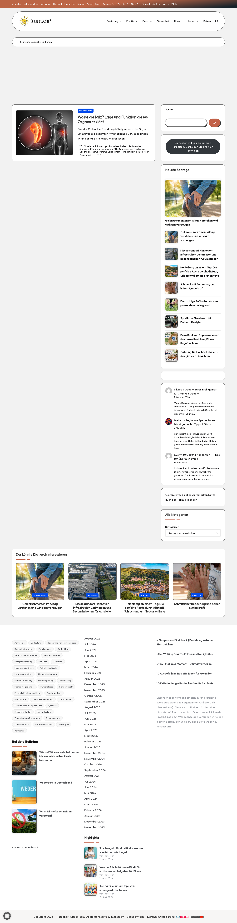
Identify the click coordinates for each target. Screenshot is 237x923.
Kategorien (172, 527)
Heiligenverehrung (23, 661)
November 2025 (94, 690)
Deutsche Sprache (23, 649)
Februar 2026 (93, 672)
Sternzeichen (65, 699)
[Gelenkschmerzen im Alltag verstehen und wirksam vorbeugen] (193, 198)
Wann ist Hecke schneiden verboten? (55, 813)
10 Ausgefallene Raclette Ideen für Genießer (184, 673)
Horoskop (57, 661)
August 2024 (92, 775)
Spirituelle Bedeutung (42, 699)
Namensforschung (23, 680)
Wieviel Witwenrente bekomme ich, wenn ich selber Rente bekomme (59, 756)
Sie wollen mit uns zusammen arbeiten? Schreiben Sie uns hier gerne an (193, 146)
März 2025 (91, 735)
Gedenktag (63, 649)
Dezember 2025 (94, 684)
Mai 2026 (90, 655)
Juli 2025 (90, 713)
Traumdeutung (44, 712)
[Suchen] (214, 123)
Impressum (117, 916)
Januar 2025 (92, 747)
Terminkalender (187, 499)
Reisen (144, 595)
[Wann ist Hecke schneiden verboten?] (24, 821)
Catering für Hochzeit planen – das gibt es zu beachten (199, 354)
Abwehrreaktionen (93, 146)
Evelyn (178, 454)
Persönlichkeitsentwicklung (27, 693)
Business (92, 595)
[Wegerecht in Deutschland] (24, 792)
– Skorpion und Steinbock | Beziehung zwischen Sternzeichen (185, 642)
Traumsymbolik (22, 724)
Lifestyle (197, 595)
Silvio (177, 389)
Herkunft (43, 661)
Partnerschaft (66, 686)
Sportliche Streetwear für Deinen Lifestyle (196, 320)
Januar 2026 (92, 678)
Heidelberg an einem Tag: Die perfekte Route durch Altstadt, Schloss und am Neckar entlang (199, 271)
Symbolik (52, 705)
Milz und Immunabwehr (101, 149)
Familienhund (45, 649)
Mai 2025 (90, 724)
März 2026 (91, 667)
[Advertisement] (118, 70)
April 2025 (90, 730)
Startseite (25, 41)
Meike (178, 420)
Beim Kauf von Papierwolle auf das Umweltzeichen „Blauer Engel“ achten (199, 339)
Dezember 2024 (94, 753)
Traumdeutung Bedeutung (27, 718)
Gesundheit (85, 110)
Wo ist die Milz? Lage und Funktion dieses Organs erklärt (113, 119)
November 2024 (94, 758)
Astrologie (20, 642)
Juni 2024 (90, 787)
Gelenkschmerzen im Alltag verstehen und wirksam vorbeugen (191, 222)
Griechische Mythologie (26, 655)
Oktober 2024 (93, 764)
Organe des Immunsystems (93, 151)
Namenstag (65, 680)
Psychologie (20, 699)
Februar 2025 (92, 741)
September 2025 (94, 701)
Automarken (200, 494)
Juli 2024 (90, 781)
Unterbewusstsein (44, 724)
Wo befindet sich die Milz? (136, 151)
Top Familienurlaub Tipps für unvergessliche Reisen (117, 888)
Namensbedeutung (47, 674)
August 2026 (92, 638)
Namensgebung (46, 680)
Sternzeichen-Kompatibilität (28, 705)
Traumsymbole (53, 718)
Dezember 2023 (94, 821)
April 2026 (91, 661)
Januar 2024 (92, 815)
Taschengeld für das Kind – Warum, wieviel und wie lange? (121, 850)
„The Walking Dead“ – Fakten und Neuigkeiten (185, 654)
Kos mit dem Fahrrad (25, 847)
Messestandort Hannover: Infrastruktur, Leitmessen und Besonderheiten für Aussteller (199, 254)
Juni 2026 (90, 650)
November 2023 (94, 827)
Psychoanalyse (54, 693)
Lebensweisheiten (23, 674)
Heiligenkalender (52, 655)
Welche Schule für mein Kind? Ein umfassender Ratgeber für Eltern (120, 869)
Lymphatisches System (115, 146)
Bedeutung (36, 642)
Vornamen (20, 730)
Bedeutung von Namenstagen (62, 642)
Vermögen (64, 724)
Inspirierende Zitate (24, 668)
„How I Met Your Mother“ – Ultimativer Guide (184, 663)
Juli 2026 (90, 644)
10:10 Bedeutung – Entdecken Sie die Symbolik (185, 683)
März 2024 (91, 804)
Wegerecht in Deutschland (55, 782)
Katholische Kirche (49, 668)
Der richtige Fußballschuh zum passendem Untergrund (199, 303)
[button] (7, 916)
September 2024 (95, 770)
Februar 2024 (93, 810)
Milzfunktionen (137, 149)
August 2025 (92, 707)
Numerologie (46, 686)
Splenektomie (115, 151)
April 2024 (91, 798)
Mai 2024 (90, 793)
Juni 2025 (90, 718)
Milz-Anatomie (121, 149)
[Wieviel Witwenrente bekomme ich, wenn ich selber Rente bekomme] (24, 763)
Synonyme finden (23, 712)
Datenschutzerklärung (161, 916)
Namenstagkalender (24, 686)
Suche (169, 109)
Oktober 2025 (93, 695)
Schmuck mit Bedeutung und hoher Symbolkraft (197, 286)
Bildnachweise (136, 916)
